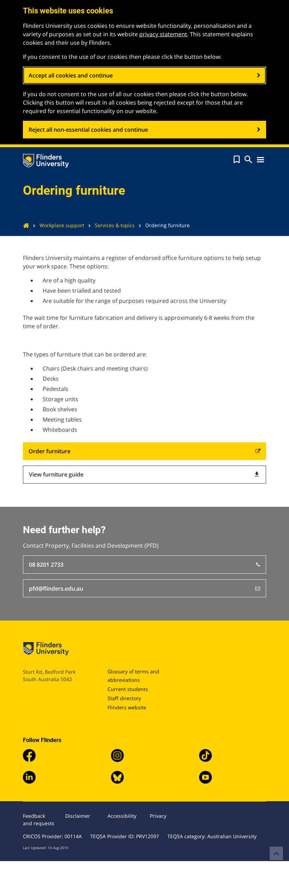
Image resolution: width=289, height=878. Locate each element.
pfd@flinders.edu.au (56, 588)
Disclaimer (77, 815)
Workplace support (61, 225)
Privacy (158, 815)
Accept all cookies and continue (71, 75)
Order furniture (49, 451)
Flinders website (126, 707)
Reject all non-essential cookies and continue (88, 129)
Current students (127, 689)
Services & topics (115, 225)
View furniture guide (144, 474)
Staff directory (124, 698)
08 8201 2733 (46, 564)
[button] (237, 159)
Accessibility (121, 815)
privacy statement (163, 34)
